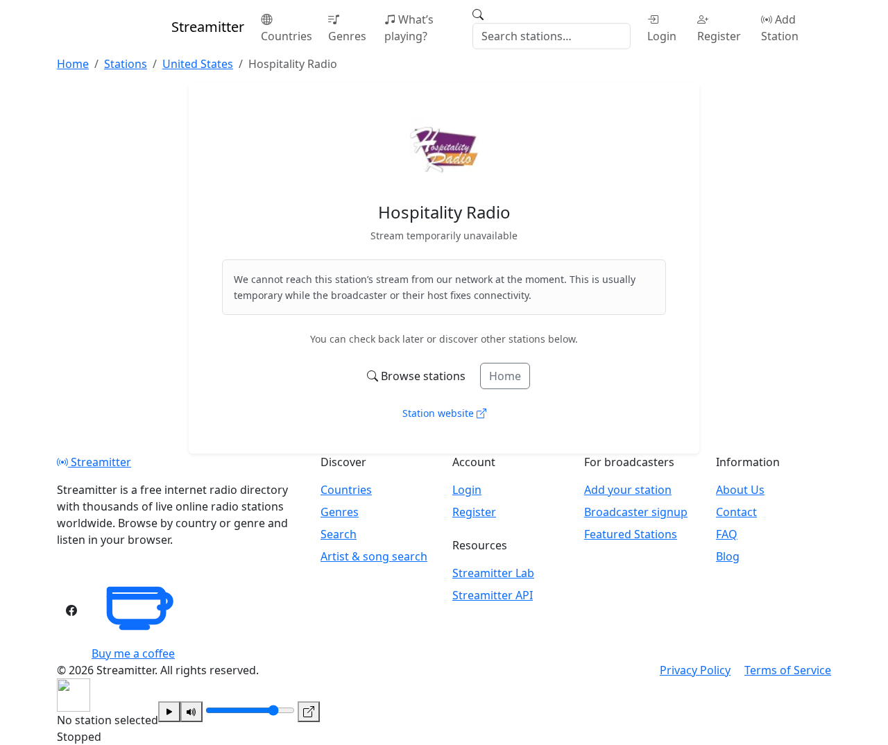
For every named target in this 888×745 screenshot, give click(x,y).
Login (661, 36)
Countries (286, 36)
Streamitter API (492, 595)
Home (505, 376)
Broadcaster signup (636, 512)
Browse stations (423, 376)
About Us (740, 489)
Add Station (780, 28)
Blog (728, 556)
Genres (347, 36)
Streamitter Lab (493, 573)
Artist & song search (374, 556)
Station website (439, 413)
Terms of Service (787, 670)
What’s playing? (409, 28)
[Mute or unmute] (191, 711)
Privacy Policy (695, 670)
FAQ (726, 534)
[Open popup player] (309, 711)
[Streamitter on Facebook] (71, 610)
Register (719, 36)
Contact (736, 512)
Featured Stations (630, 534)
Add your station (628, 489)
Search (339, 534)
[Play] (169, 711)
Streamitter (99, 462)
